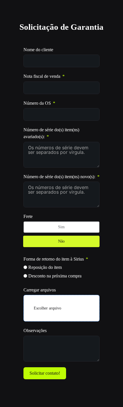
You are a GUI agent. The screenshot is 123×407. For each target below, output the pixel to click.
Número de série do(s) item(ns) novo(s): (59, 176)
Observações (35, 330)
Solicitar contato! (44, 373)
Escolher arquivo (47, 308)
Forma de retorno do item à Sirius (53, 259)
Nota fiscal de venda (41, 76)
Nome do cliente (38, 49)
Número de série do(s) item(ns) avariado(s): (51, 133)
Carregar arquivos (39, 290)
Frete (28, 216)
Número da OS (37, 103)
